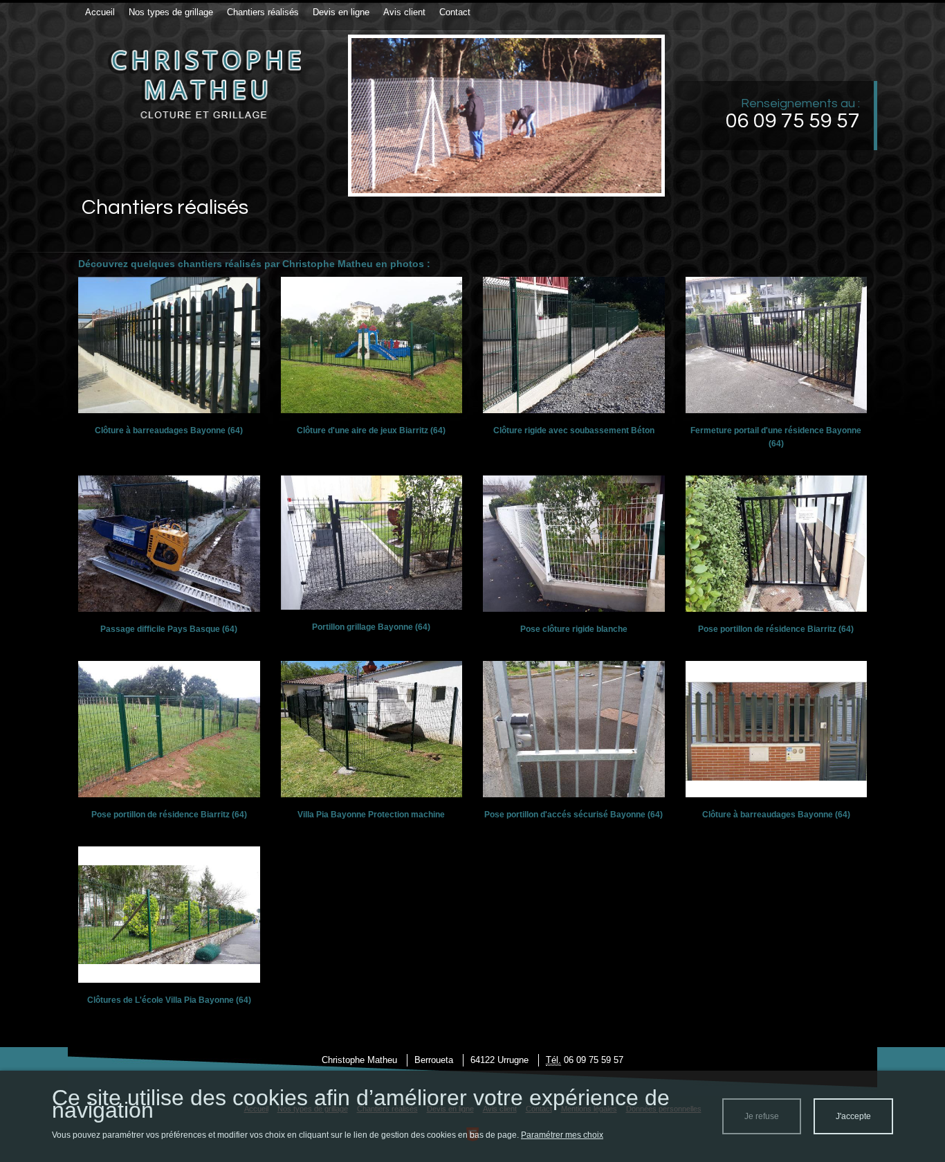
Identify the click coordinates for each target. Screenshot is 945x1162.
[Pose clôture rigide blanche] (574, 543)
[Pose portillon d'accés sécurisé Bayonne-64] (574, 729)
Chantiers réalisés (263, 12)
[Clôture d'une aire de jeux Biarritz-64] (372, 344)
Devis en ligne (341, 12)
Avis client (404, 12)
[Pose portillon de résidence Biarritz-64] (777, 543)
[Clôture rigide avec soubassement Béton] (574, 344)
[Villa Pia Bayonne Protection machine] (372, 729)
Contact (454, 12)
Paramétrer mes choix (562, 1135)
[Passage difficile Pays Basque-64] (169, 543)
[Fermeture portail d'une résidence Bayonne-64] (777, 344)
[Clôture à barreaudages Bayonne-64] (169, 344)
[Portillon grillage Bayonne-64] (372, 542)
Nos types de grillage (171, 12)
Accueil (100, 12)
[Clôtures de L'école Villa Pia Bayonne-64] (169, 914)
